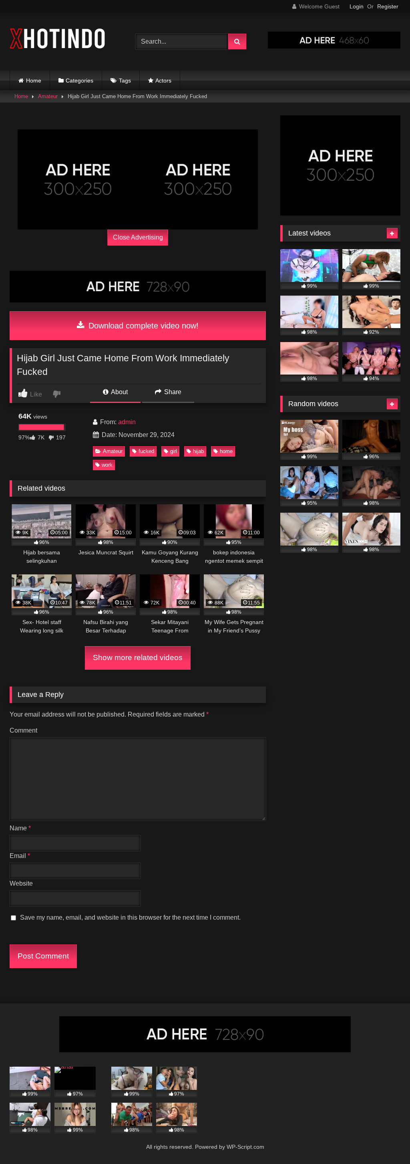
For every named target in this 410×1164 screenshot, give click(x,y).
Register (387, 6)
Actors (163, 80)
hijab (198, 451)
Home (33, 80)
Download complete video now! (142, 325)
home (226, 451)
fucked (146, 451)
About (119, 392)
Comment (23, 730)
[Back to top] (385, 1140)
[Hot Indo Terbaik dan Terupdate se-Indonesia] (63, 40)
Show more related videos (138, 657)
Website (21, 883)
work (107, 465)
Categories (79, 80)
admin (127, 422)
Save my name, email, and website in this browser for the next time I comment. (130, 917)
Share (172, 392)
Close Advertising (138, 237)
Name (20, 828)
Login (357, 6)
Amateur (48, 96)
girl (173, 451)
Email (20, 855)
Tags (125, 80)
